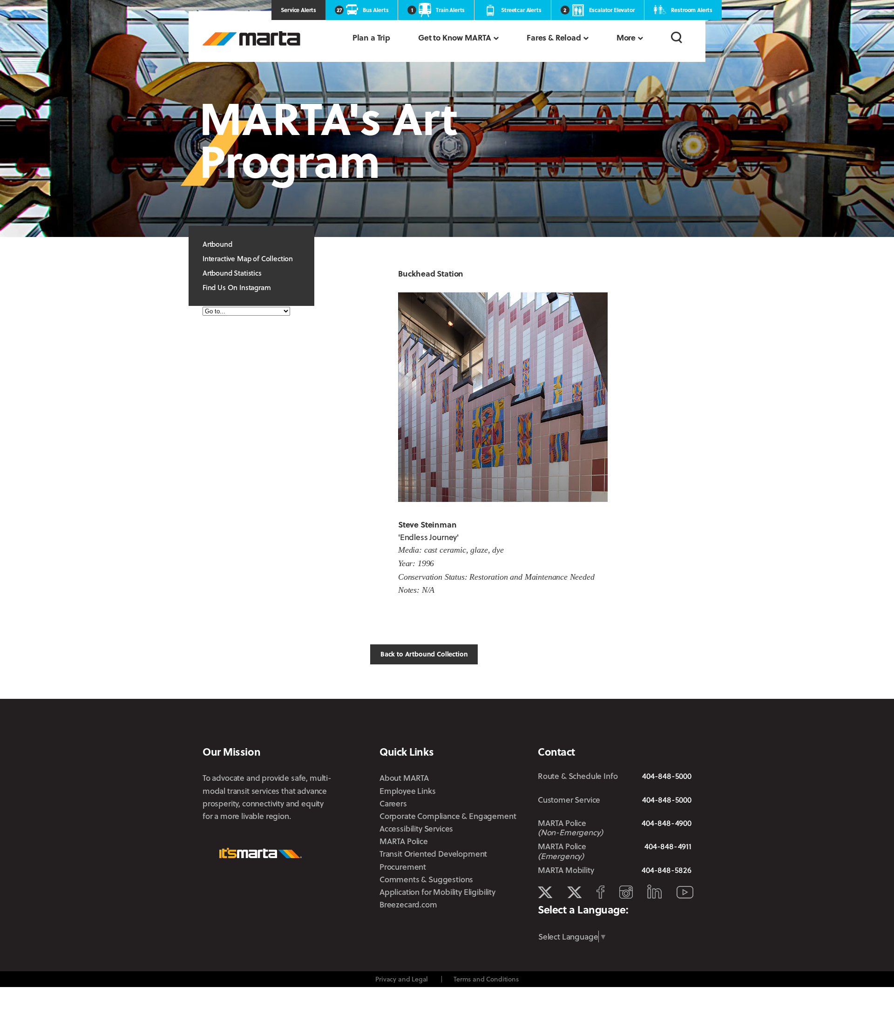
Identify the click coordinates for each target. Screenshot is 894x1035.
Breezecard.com (408, 904)
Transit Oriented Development (433, 853)
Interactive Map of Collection (248, 258)
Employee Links (407, 791)
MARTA (251, 38)
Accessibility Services (416, 828)
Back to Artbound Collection (423, 654)
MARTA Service (574, 892)
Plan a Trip (371, 37)
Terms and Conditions (486, 979)
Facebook (600, 892)
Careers (393, 803)
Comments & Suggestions (426, 879)
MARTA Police (403, 841)
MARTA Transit (545, 892)
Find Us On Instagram (237, 287)
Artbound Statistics (232, 273)
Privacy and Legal (401, 979)
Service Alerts (298, 10)
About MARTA (404, 778)
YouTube (685, 892)
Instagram (626, 892)
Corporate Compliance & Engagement (447, 816)
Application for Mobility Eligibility (437, 892)
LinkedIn (654, 892)
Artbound (217, 244)
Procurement (402, 867)
